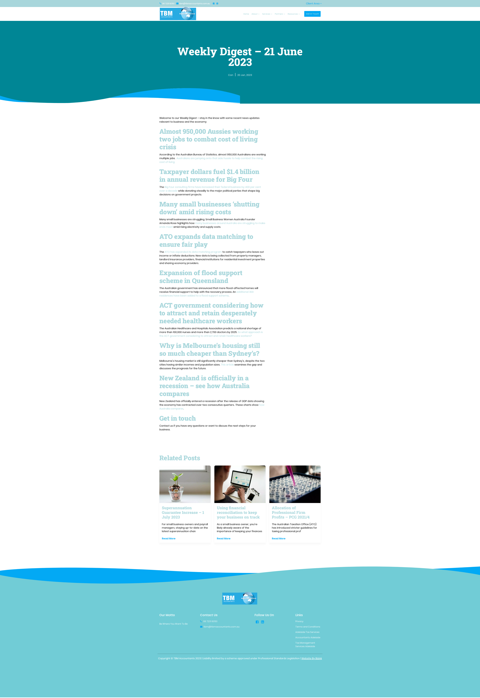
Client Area (313, 3)
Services (266, 13)
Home (246, 13)
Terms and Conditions (307, 626)
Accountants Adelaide (307, 637)
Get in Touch (312, 13)
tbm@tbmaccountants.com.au (194, 3)
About (255, 13)
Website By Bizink (311, 658)
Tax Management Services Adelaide (305, 644)
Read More (169, 538)
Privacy (299, 621)
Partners (279, 13)
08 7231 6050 (168, 3)
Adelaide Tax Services (307, 632)
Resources (293, 13)
